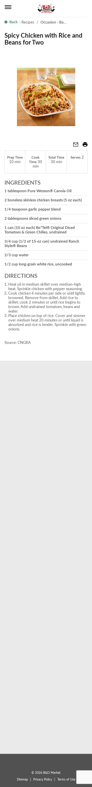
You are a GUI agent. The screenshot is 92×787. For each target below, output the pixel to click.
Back (13, 22)
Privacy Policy (42, 779)
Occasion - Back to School (62, 22)
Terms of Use (66, 779)
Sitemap (22, 779)
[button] (74, 146)
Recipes (27, 22)
